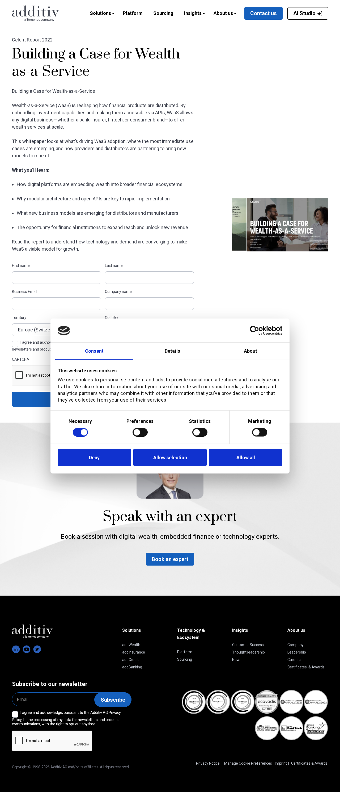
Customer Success (248, 645)
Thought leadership (248, 652)
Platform (184, 652)
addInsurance (133, 652)
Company (295, 645)
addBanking (132, 667)
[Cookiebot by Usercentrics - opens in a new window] (259, 330)
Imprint (281, 763)
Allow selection (170, 457)
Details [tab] (172, 351)
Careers (294, 660)
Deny (94, 457)
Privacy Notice (208, 763)
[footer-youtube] (27, 649)
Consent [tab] (94, 351)
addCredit (130, 660)
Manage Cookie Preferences (248, 763)
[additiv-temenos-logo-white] (32, 631)
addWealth (131, 645)
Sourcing (184, 659)
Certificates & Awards (306, 667)
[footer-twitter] (37, 649)
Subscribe (113, 700)
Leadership (296, 652)
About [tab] (250, 351)
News (236, 660)
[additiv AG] (37, 13)
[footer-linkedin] (16, 649)
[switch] (140, 432)
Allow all (245, 457)
